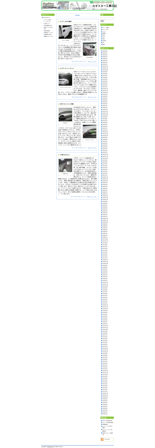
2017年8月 (105, 244)
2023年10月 (105, 115)
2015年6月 (105, 293)
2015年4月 (105, 297)
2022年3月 (105, 149)
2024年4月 (105, 103)
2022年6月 (105, 143)
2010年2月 (105, 412)
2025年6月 (105, 77)
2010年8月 (105, 400)
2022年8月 (105, 139)
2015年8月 (105, 290)
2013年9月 (105, 331)
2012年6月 (105, 359)
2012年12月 (105, 348)
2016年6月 (105, 271)
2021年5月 (105, 167)
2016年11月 (105, 261)
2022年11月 (105, 133)
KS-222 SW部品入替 (107, 420)
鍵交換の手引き (48, 34)
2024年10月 (105, 92)
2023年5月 (105, 124)
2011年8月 (105, 378)
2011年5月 (105, 384)
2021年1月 (105, 175)
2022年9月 (105, 137)
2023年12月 (105, 111)
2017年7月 (105, 246)
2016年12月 (105, 259)
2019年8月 (105, 203)
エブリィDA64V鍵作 (66, 21)
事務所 (104, 33)
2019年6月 (105, 207)
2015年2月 (105, 301)
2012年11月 (105, 350)
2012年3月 (105, 365)
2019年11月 (105, 197)
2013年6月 (105, 337)
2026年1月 (105, 64)
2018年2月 (105, 235)
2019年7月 (105, 205)
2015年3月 (105, 299)
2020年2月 (105, 192)
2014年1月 (105, 323)
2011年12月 (105, 370)
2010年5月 (105, 406)
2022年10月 (105, 135)
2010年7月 (105, 402)
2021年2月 (105, 173)
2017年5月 (105, 250)
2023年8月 (105, 118)
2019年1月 (105, 216)
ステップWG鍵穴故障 (108, 422)
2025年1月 (105, 86)
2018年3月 (105, 233)
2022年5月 (105, 145)
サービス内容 (47, 20)
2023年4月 (105, 126)
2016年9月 (105, 265)
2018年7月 (105, 227)
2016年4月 (105, 274)
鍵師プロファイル (48, 36)
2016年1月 (105, 280)
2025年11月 (105, 68)
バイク (104, 31)
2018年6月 (105, 229)
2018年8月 (105, 226)
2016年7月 (105, 269)
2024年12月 (105, 88)
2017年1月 (105, 258)
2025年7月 (105, 75)
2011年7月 (105, 380)
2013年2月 (105, 344)
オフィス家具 (106, 27)
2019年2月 (105, 214)
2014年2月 (105, 321)
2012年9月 (105, 353)
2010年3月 (105, 410)
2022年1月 (105, 152)
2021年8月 (105, 162)
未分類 (104, 40)
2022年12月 (105, 132)
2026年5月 (105, 56)
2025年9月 (105, 71)
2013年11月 (105, 327)
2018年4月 (105, 231)
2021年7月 (105, 164)
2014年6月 (105, 316)
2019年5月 (105, 209)
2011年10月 (105, 374)
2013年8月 (105, 333)
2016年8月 (105, 267)
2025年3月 (105, 83)
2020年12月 (105, 177)
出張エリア (47, 23)
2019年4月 (105, 211)
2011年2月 (105, 389)
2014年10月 (105, 308)
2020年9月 (105, 182)
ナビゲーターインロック (67, 68)
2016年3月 (105, 276)
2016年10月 (105, 263)
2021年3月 (105, 171)
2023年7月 (105, 120)
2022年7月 (105, 141)
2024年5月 (105, 102)
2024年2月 (105, 107)
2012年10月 (105, 352)
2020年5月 (105, 186)
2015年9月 (105, 288)
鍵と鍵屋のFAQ (48, 25)
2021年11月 (105, 156)
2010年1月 (105, 414)
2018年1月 (105, 237)
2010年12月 (105, 393)
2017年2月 (105, 256)
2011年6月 (105, 382)
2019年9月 (105, 201)
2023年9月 (105, 117)
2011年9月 (105, 376)
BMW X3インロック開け (67, 104)
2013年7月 (105, 335)
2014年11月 (105, 306)
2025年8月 (105, 73)
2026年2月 (105, 62)
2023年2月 (105, 130)
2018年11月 (105, 220)
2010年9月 (105, 399)
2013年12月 (105, 325)
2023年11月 (105, 113)
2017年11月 (105, 241)
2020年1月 (105, 194)
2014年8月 (105, 312)
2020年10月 (105, 180)
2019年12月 (105, 196)
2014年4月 (105, 320)
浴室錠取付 (105, 424)
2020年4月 (105, 188)
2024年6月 (105, 100)
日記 (104, 38)
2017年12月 (105, 239)
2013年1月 (105, 346)
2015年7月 (105, 291)
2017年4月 (105, 252)
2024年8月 (105, 96)
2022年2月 (105, 150)
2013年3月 (105, 342)
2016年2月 (105, 278)
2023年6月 (105, 122)
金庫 (104, 44)
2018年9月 (105, 224)
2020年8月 (105, 184)
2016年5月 (105, 273)
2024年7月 (105, 98)
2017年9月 (105, 243)
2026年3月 (105, 60)
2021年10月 (105, 158)
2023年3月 (105, 128)
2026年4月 (105, 58)
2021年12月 (105, 154)
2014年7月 (105, 314)
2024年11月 (105, 90)
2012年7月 (105, 357)
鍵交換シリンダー (48, 32)
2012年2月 (105, 367)
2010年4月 (105, 408)
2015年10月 (105, 286)
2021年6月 (105, 165)
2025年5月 (105, 79)
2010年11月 (105, 395)
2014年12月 (105, 305)
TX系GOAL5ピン (65, 154)
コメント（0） (93, 61)
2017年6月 (105, 248)
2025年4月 (105, 81)
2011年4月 (105, 385)
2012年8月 (105, 355)
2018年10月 (105, 222)
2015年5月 (105, 295)
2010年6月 (105, 404)
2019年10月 (105, 199)
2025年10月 (105, 70)
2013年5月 (105, 338)
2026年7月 (105, 53)
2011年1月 (105, 391)
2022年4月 (105, 147)
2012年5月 (105, 361)
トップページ (47, 21)
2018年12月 (105, 218)
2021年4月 (105, 169)
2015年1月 (105, 303)
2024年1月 (105, 109)
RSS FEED (107, 439)
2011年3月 (105, 387)
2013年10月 (105, 329)
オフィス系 (105, 29)
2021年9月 (105, 160)
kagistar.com (50, 446)
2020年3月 (105, 190)
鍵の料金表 (47, 30)
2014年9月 (105, 310)
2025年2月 (105, 85)
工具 (104, 37)
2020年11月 (105, 179)
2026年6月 (105, 55)
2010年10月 (105, 397)
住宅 (88, 196)
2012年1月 (105, 368)
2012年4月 (105, 363)
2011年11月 (105, 372)
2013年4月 (105, 340)
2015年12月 (105, 282)
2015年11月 (105, 284)
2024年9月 (105, 94)
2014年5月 (105, 318)
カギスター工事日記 (104, 5)
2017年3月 (105, 254)
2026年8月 (105, 51)
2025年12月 (105, 66)
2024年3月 (105, 105)
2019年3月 (105, 212)
